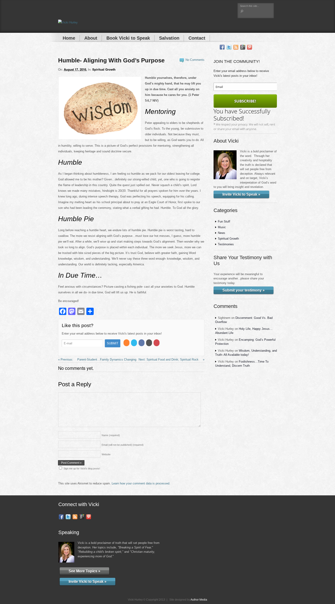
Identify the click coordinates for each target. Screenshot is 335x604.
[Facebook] (222, 47)
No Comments (195, 59)
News (221, 233)
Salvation (169, 38)
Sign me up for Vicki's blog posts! (82, 468)
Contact (196, 38)
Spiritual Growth (104, 69)
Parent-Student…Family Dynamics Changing (106, 359)
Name (111, 435)
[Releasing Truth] (68, 22)
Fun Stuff (224, 221)
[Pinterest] (250, 47)
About (90, 38)
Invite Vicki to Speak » (241, 194)
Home (69, 38)
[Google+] (243, 47)
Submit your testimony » (243, 290)
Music (222, 227)
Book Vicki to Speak (128, 38)
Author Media (199, 599)
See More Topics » (84, 571)
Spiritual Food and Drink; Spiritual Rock (173, 359)
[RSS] (236, 47)
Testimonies (226, 244)
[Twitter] (229, 47)
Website (106, 454)
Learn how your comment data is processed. (141, 483)
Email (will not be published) (123, 444)
